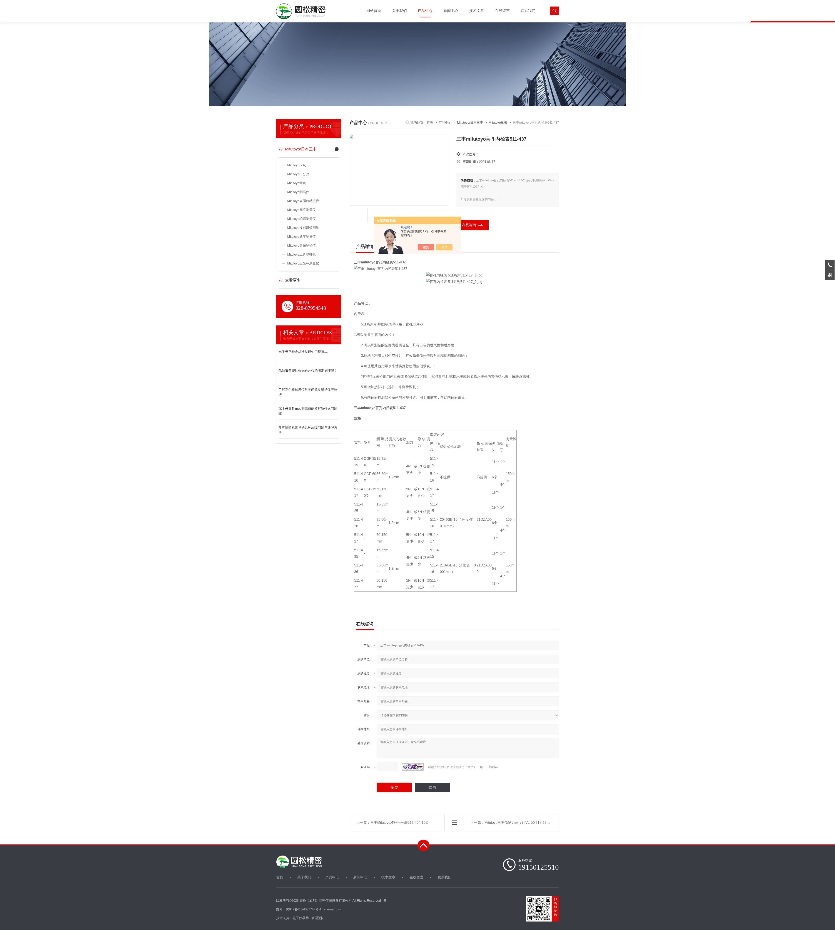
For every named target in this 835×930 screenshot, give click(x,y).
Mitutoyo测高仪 (298, 192)
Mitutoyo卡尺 (296, 165)
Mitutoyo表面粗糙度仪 (303, 201)
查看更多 (293, 280)
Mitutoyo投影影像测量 (303, 227)
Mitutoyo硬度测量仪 (301, 236)
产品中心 (425, 11)
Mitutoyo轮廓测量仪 (301, 219)
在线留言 (502, 11)
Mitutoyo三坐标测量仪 (303, 263)
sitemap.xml (332, 909)
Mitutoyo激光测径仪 (301, 245)
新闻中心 (450, 11)
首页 (430, 122)
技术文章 (476, 11)
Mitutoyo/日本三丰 (301, 149)
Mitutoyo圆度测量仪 (301, 210)
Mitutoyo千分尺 (298, 174)
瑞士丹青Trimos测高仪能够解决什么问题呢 (308, 411)
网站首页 (373, 11)
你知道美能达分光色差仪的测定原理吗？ (308, 370)
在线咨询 (469, 225)
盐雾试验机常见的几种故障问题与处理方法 (308, 430)
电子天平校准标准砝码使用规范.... (303, 352)
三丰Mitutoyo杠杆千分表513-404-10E (399, 822)
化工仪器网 (300, 918)
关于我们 (399, 11)
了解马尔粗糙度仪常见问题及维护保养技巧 (308, 392)
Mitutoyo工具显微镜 (301, 254)
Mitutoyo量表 (296, 183)
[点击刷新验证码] (413, 767)
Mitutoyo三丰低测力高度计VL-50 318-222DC (519, 822)
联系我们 (528, 11)
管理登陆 (317, 918)
